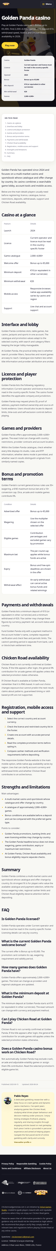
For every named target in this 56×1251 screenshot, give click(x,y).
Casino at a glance (14, 123)
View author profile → (22, 1142)
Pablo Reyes (21, 1096)
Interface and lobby (14, 126)
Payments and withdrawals (17, 140)
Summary (11, 153)
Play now (10, 45)
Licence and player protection (18, 129)
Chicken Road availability (16, 143)
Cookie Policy (45, 1163)
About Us (47, 1168)
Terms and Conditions (11, 1168)
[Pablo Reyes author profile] (7, 1101)
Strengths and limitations (17, 149)
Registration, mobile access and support (22, 146)
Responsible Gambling (27, 1163)
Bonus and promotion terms (18, 136)
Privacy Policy (8, 1163)
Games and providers (15, 133)
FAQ (8, 156)
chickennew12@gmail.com (23, 1237)
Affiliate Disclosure (32, 1168)
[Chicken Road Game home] (6, 4)
